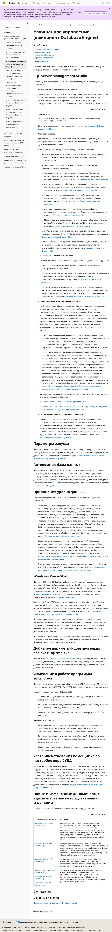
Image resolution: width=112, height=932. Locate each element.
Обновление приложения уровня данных (62, 536)
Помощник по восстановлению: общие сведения (63, 402)
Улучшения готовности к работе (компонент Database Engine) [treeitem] (15, 54)
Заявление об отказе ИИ (11, 927)
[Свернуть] (27, 23)
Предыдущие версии (31, 927)
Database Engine (45, 25)
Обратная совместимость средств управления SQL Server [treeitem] (14, 143)
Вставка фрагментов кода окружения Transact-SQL (83, 296)
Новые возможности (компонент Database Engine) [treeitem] (14, 45)
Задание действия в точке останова (68, 215)
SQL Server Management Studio (47, 49)
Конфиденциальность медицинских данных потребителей (24, 930)
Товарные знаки (77, 930)
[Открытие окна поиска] (103, 3)
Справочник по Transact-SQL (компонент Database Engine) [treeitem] (15, 161)
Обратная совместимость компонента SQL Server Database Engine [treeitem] (14, 133)
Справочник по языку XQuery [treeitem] (15, 167)
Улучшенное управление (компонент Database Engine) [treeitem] (16, 64)
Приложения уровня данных (46, 58)
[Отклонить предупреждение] (109, 8)
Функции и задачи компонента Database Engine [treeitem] (15, 150)
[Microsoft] (4, 3)
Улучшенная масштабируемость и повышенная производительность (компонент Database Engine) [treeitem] (14, 89)
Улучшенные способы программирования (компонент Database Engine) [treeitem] (14, 75)
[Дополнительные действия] (107, 25)
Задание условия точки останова (94, 179)
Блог (43, 927)
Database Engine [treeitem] (10, 32)
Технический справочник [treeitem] (14, 156)
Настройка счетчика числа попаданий (80, 190)
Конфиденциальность (75, 927)
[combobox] (15, 27)
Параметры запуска (42, 52)
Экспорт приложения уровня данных (53, 556)
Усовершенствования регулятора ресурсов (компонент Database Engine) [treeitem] (14, 113)
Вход (107, 3)
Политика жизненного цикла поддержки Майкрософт (29, 16)
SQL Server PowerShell (64, 597)
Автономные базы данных (45, 55)
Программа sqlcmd (68, 658)
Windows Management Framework (48, 594)
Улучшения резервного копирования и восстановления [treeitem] (15, 124)
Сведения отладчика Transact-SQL (56, 237)
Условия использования (59, 930)
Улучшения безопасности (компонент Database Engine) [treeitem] (16, 103)
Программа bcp (51, 658)
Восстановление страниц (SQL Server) (56, 437)
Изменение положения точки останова (73, 226)
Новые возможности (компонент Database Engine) (73, 25)
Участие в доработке (57, 927)
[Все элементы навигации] (35, 25)
